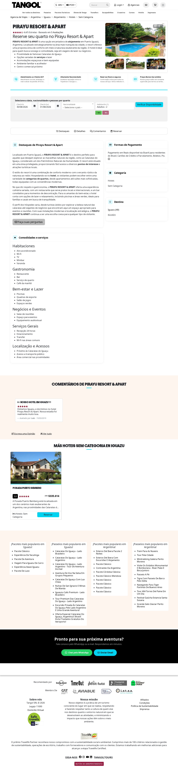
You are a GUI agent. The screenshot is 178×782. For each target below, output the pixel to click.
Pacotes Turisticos (62, 12)
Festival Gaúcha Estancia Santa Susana (152, 599)
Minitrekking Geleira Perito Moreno (150, 560)
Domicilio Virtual (35, 710)
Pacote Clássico (22, 551)
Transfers (94, 12)
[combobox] (78, 106)
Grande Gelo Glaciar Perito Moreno (150, 605)
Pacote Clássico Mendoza (108, 575)
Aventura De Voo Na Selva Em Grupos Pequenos (69, 574)
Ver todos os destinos (31, 12)
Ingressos (152, 12)
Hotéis (141, 12)
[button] (99, 4)
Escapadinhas (107, 12)
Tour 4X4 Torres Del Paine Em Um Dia (151, 592)
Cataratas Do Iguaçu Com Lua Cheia (70, 580)
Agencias (134, 5)
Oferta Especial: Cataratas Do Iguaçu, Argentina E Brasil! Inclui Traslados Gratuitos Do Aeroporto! (69, 618)
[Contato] (146, 5)
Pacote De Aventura (24, 559)
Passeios (47, 12)
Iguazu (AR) (113, 209)
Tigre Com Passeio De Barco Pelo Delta (151, 579)
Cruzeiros (121, 12)
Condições (144, 702)
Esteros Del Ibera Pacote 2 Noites (109, 552)
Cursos (131, 12)
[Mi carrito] (155, 5)
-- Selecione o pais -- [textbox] (72, 107)
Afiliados (144, 699)
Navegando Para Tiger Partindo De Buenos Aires (149, 586)
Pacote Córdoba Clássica (108, 571)
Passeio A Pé (143, 574)
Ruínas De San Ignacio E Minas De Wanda (70, 587)
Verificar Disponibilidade (149, 104)
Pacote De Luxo (22, 570)
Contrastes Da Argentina (108, 568)
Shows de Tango (80, 12)
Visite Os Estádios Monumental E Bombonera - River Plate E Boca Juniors (152, 568)
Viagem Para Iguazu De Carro (29, 563)
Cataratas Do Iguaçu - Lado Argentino (68, 559)
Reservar (48, 514)
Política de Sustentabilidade (144, 706)
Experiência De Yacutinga (26, 555)
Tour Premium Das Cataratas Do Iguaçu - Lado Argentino (69, 600)
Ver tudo (47, 433)
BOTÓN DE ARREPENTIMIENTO (89, 764)
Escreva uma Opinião (24, 433)
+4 (158, 25)
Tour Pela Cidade (145, 555)
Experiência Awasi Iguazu (26, 566)
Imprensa (144, 709)
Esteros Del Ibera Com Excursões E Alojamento (108, 559)
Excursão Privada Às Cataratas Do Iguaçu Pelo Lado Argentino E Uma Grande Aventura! (70, 607)
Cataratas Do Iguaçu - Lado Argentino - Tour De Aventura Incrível (69, 566)
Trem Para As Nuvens (147, 551)
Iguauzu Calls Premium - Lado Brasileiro (70, 593)
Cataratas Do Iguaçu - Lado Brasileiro (68, 552)
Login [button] (119, 5)
